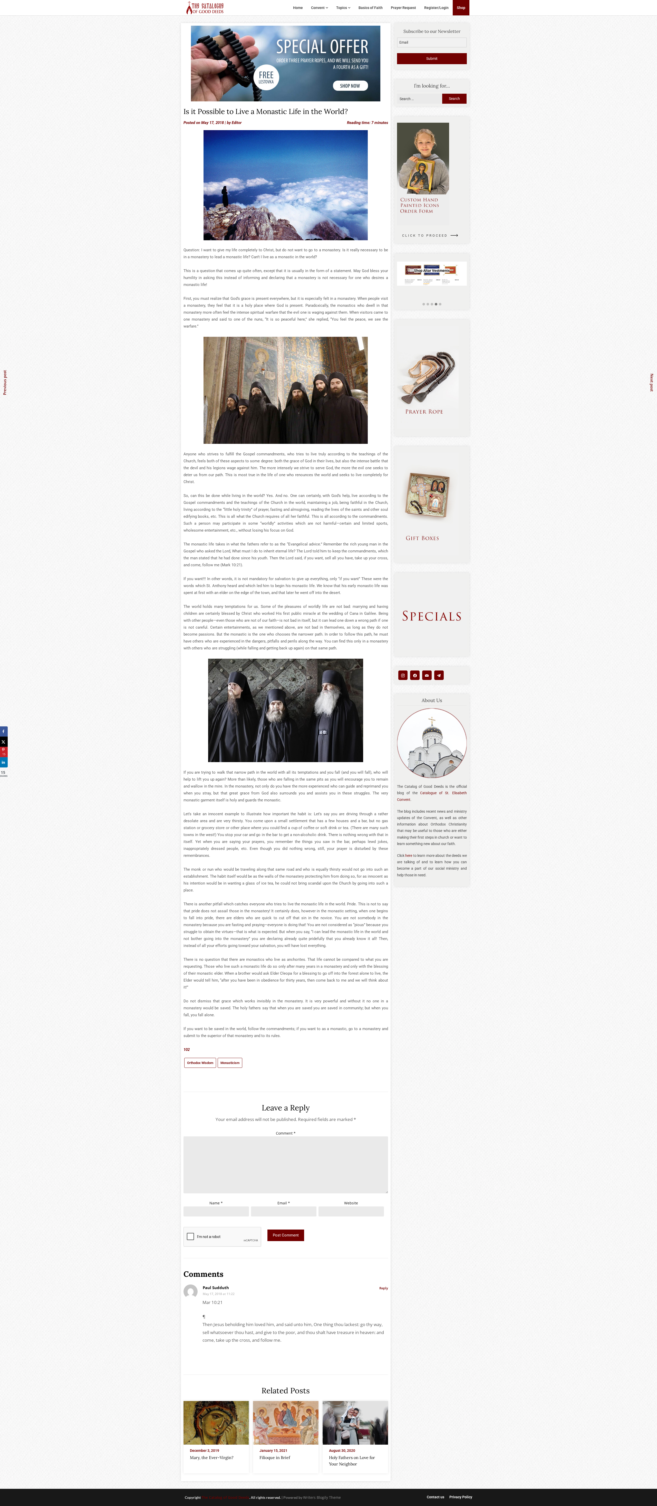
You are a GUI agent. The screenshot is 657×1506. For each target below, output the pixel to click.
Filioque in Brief (274, 1457)
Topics (341, 8)
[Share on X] (4, 741)
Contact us (435, 1497)
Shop (461, 8)
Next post (652, 382)
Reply (383, 1288)
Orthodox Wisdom (200, 1063)
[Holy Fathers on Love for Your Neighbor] (355, 1421)
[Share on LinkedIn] (4, 762)
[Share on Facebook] (4, 731)
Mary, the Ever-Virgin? (212, 1457)
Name (216, 1203)
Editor (236, 122)
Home (298, 8)
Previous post (4, 382)
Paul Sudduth (216, 1287)
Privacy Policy (460, 1497)
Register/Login (436, 8)
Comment (286, 1133)
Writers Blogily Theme (322, 1497)
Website (351, 1203)
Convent (318, 8)
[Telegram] (439, 675)
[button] (424, 304)
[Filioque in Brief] (285, 1421)
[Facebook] (415, 675)
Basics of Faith (371, 8)
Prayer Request (403, 8)
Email (283, 1203)
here (408, 855)
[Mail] (427, 675)
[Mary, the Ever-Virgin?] (216, 1421)
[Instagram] (403, 675)
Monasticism (229, 1063)
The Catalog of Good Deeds (225, 1497)
